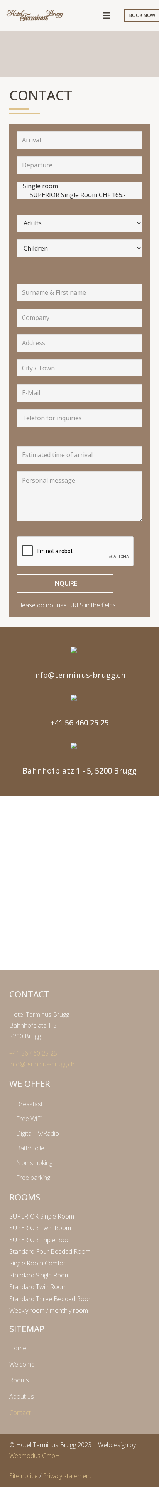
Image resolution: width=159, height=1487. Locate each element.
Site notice (23, 1476)
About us (21, 1396)
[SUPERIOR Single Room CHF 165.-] (79, 195)
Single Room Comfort (38, 1263)
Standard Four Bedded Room (49, 1251)
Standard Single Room (39, 1275)
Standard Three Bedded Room (51, 1298)
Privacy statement (67, 1476)
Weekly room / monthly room (48, 1310)
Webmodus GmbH (34, 1455)
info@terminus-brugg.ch (41, 1064)
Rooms (19, 1380)
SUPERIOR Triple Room (41, 1240)
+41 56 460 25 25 (33, 1053)
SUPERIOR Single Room (41, 1216)
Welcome (22, 1364)
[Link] (35, 15)
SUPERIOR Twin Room (40, 1228)
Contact (20, 1412)
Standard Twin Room (38, 1286)
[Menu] (106, 15)
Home (17, 1348)
